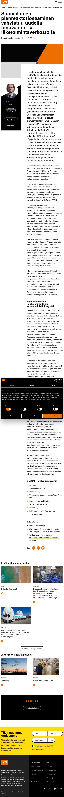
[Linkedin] (38, 548)
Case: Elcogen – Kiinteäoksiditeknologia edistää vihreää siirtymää (44, 537)
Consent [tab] (11, 385)
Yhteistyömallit (51, 770)
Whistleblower (35, 782)
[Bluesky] (43, 548)
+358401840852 (11, 108)
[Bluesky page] (49, 789)
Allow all (52, 415)
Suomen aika (51, 782)
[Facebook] (33, 548)
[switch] (24, 409)
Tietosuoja (50, 778)
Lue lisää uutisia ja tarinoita (32, 649)
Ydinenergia (40, 525)
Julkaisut (33, 774)
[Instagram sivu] (61, 789)
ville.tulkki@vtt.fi (11, 111)
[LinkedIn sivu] (55, 789)
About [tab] (53, 385)
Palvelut (49, 766)
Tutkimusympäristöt (37, 770)
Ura (48, 762)
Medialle (33, 778)
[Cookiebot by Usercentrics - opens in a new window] (55, 380)
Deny (11, 415)
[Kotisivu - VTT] (4, 2)
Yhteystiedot (51, 774)
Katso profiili (11, 126)
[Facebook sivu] (44, 789)
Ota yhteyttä (11, 120)
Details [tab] (32, 385)
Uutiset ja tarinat (36, 766)
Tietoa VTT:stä (35, 762)
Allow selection (32, 415)
